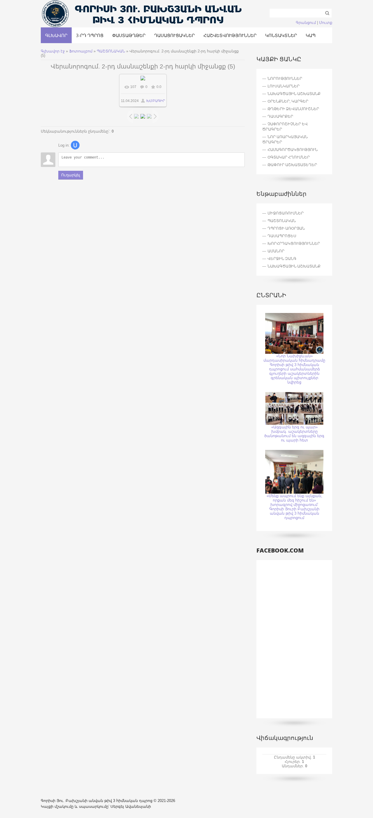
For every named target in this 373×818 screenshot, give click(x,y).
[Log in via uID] (75, 145)
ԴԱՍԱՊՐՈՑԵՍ (282, 235)
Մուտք (325, 22)
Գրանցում (306, 22)
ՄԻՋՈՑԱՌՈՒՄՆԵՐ (286, 213)
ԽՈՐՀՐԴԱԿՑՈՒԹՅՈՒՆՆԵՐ (294, 243)
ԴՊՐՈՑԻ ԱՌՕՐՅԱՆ (286, 228)
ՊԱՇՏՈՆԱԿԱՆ (111, 51)
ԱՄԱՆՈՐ (276, 251)
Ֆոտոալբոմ (81, 51)
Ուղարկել (70, 175)
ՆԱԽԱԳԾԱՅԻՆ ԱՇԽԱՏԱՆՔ (294, 266)
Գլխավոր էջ (53, 51)
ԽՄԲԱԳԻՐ (155, 101)
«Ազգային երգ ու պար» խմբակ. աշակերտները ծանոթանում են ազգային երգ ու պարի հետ (294, 433)
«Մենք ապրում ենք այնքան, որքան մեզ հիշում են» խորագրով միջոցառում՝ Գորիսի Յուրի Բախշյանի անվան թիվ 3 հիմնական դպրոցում (294, 507)
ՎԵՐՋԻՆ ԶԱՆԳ (282, 258)
